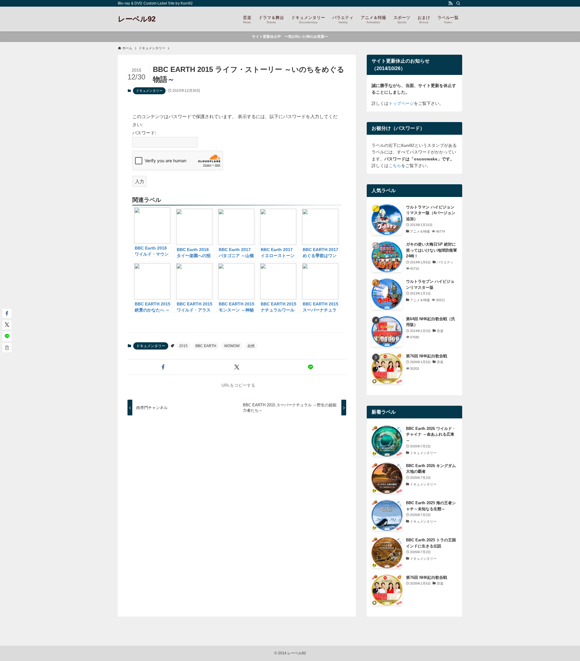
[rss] (450, 3)
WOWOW (232, 346)
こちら (394, 165)
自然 (251, 346)
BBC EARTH (205, 346)
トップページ (401, 103)
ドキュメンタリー (149, 90)
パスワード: (144, 132)
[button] (163, 367)
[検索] (458, 3)
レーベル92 (137, 19)
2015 (183, 346)
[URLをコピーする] (6, 347)
